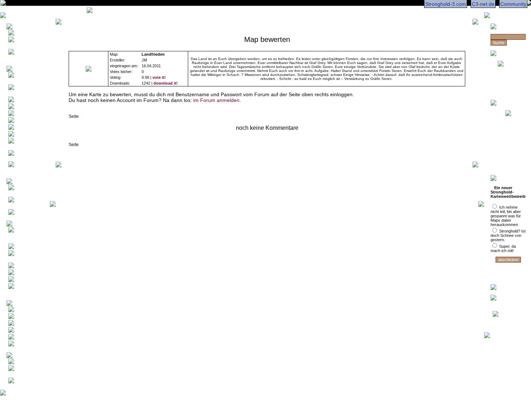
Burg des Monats (21, 191)
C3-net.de (483, 4)
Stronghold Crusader (508, 132)
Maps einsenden (19, 257)
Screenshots (29, 135)
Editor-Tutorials (18, 168)
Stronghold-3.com (445, 4)
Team (21, 369)
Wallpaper (26, 266)
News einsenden (19, 55)
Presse (23, 114)
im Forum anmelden (216, 100)
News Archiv (29, 40)
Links (21, 345)
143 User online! (21, 384)
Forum (22, 310)
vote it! (159, 77)
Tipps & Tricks (20, 144)
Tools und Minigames (22, 290)
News (21, 34)
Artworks (24, 128)
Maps (21, 247)
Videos (23, 273)
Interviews (26, 107)
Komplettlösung (24, 158)
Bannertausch (30, 338)
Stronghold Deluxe (508, 143)
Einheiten (25, 121)
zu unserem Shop (508, 164)
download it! (166, 83)
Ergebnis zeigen (508, 269)
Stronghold (508, 151)
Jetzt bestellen (508, 119)
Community (513, 4)
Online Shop (28, 317)
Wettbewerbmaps (26, 235)
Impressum (27, 362)
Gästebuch (27, 324)
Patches (24, 280)
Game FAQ (27, 100)
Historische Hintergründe (23, 203)
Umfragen (26, 331)
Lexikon (24, 213)
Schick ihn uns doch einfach (509, 89)
